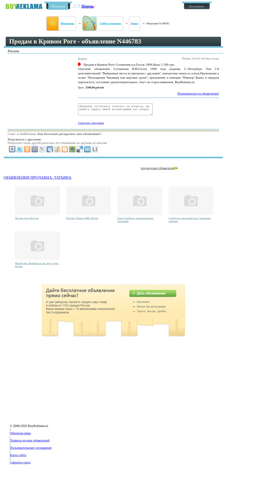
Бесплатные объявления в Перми (24, 6)
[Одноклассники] (27, 149)
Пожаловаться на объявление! (198, 93)
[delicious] (80, 149)
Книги (134, 23)
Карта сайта (18, 455)
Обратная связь (20, 433)
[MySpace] (50, 149)
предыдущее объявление (158, 168)
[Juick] (57, 149)
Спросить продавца (91, 123)
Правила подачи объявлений (30, 440)
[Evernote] (72, 149)
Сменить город (20, 462)
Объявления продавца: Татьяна (38, 177)
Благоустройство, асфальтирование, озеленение (135, 220)
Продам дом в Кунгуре (27, 218)
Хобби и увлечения (110, 23)
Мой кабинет (196, 6)
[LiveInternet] (95, 149)
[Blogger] (65, 149)
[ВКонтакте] (12, 149)
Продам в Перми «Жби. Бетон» (82, 218)
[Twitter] (20, 149)
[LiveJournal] (42, 149)
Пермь (87, 6)
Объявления (58, 6)
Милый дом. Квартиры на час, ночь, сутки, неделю (37, 265)
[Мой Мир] (35, 149)
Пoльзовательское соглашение (31, 448)
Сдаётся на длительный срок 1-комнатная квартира (190, 220)
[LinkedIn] (87, 149)
